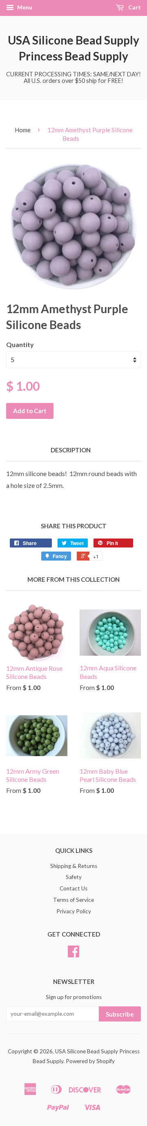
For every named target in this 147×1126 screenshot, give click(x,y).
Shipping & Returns (73, 866)
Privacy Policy (73, 911)
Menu (24, 7)
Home (23, 130)
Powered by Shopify (90, 1061)
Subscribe (120, 1014)
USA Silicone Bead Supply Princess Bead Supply (73, 48)
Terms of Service (73, 900)
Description (71, 450)
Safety (74, 877)
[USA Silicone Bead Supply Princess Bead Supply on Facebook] (73, 954)
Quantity (20, 344)
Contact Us (73, 888)
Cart (134, 7)
